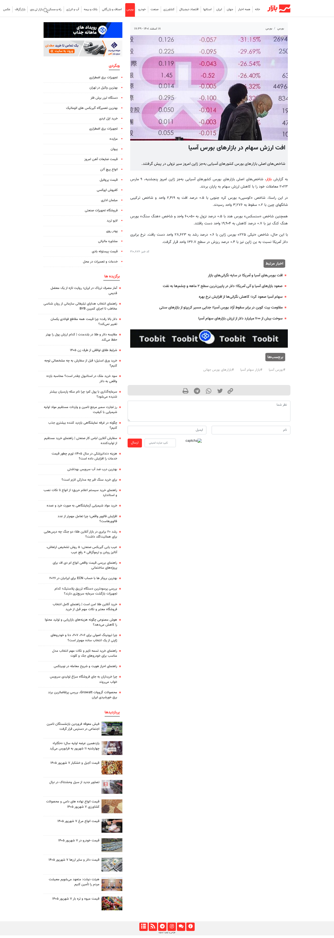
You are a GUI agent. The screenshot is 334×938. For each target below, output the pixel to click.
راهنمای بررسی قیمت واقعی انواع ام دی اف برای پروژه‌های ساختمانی (85, 565)
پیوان (114, 149)
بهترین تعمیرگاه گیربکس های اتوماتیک (92, 108)
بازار (269, 179)
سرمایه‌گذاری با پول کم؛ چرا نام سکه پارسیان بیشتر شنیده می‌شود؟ (83, 394)
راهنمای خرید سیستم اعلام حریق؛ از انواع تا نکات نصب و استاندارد (80, 493)
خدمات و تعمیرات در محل (100, 261)
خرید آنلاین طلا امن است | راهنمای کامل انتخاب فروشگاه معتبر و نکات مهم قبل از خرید (85, 607)
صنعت (155, 9)
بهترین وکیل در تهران (104, 87)
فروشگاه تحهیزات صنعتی (101, 210)
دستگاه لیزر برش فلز (104, 98)
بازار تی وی (36, 9)
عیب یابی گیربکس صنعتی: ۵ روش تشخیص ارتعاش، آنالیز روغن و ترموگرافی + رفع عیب (81, 550)
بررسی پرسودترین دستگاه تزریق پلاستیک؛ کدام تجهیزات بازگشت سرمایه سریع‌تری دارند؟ (86, 591)
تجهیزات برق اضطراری (103, 77)
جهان (230, 9)
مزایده (114, 139)
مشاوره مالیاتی (108, 241)
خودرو (142, 9)
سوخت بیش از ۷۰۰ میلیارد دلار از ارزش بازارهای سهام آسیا (240, 319)
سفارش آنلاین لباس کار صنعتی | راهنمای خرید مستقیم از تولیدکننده (80, 441)
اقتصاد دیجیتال (189, 9)
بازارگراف (20, 9)
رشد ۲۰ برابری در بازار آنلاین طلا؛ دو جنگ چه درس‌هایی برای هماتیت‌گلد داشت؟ (80, 534)
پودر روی (112, 231)
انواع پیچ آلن (109, 169)
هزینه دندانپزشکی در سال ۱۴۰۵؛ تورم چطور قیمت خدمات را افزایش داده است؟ (84, 456)
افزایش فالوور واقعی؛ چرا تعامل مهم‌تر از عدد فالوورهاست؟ (87, 519)
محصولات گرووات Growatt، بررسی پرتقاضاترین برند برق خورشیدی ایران (82, 695)
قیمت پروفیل (109, 180)
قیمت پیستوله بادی (105, 251)
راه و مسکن (54, 9)
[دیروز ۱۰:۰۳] (112, 806)
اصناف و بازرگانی (112, 9)
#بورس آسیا (277, 369)
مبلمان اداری (109, 200)
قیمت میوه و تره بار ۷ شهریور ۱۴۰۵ (75, 898)
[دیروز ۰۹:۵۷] (112, 884)
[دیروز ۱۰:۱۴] (112, 826)
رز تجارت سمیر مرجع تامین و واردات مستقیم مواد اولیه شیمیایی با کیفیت (80, 410)
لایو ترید (112, 220)
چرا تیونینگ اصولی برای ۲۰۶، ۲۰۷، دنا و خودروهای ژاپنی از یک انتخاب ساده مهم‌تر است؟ (84, 638)
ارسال (135, 442)
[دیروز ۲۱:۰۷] (112, 787)
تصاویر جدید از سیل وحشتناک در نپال (74, 782)
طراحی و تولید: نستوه (167, 932)
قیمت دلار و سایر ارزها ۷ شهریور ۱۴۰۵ (74, 860)
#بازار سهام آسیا (251, 369)
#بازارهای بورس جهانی (218, 369)
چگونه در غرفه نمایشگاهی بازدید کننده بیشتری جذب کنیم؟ (82, 425)
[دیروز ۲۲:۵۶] (112, 748)
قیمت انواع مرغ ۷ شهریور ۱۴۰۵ (78, 821)
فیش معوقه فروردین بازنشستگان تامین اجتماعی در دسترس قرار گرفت (73, 726)
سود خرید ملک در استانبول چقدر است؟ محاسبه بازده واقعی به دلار (81, 379)
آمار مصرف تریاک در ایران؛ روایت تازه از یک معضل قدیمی (84, 291)
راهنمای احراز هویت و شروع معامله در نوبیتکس (85, 666)
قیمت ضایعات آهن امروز (101, 159)
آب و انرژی (72, 9)
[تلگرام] (162, 926)
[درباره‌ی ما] (190, 926)
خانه (257, 9)
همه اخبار (244, 9)
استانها (207, 9)
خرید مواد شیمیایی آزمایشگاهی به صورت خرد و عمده (82, 505)
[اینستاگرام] (171, 926)
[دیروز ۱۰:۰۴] (112, 845)
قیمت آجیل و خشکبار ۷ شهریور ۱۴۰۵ (74, 763)
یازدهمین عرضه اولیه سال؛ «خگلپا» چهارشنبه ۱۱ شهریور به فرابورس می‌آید (74, 746)
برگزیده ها (112, 276)
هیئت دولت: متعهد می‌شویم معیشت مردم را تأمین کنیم (74, 882)
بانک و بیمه (90, 9)
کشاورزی (169, 9)
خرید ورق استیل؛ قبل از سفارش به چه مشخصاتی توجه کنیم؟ (80, 363)
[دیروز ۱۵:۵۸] (112, 729)
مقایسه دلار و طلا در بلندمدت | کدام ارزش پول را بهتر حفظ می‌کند (81, 337)
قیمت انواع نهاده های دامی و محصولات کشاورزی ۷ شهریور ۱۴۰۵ (72, 804)
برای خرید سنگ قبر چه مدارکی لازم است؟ (89, 479)
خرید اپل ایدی (108, 118)
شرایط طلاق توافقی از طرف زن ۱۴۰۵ (93, 350)
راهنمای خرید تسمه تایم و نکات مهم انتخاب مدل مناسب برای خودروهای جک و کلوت (84, 653)
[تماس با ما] (181, 926)
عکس (6, 9)
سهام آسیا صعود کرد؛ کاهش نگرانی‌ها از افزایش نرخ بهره (241, 297)
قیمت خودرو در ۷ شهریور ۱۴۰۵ (78, 840)
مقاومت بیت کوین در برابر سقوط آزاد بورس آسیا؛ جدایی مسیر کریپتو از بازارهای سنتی (221, 308)
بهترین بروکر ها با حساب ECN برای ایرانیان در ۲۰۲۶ (83, 578)
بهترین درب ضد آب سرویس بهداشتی (92, 469)
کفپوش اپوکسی (107, 190)
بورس (130, 9)
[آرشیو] (143, 926)
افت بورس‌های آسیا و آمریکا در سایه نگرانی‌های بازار (245, 275)
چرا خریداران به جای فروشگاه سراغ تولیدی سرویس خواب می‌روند (83, 679)
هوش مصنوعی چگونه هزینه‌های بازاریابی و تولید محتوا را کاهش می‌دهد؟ (81, 622)
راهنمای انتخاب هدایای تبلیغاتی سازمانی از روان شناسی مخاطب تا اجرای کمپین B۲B (80, 306)
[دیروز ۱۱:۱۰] (112, 767)
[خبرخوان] (153, 926)
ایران (219, 9)
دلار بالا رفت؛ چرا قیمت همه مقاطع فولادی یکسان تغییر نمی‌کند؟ (84, 322)
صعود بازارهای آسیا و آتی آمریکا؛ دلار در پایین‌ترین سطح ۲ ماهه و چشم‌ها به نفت (223, 286)
